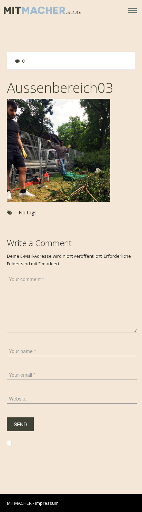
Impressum (47, 503)
